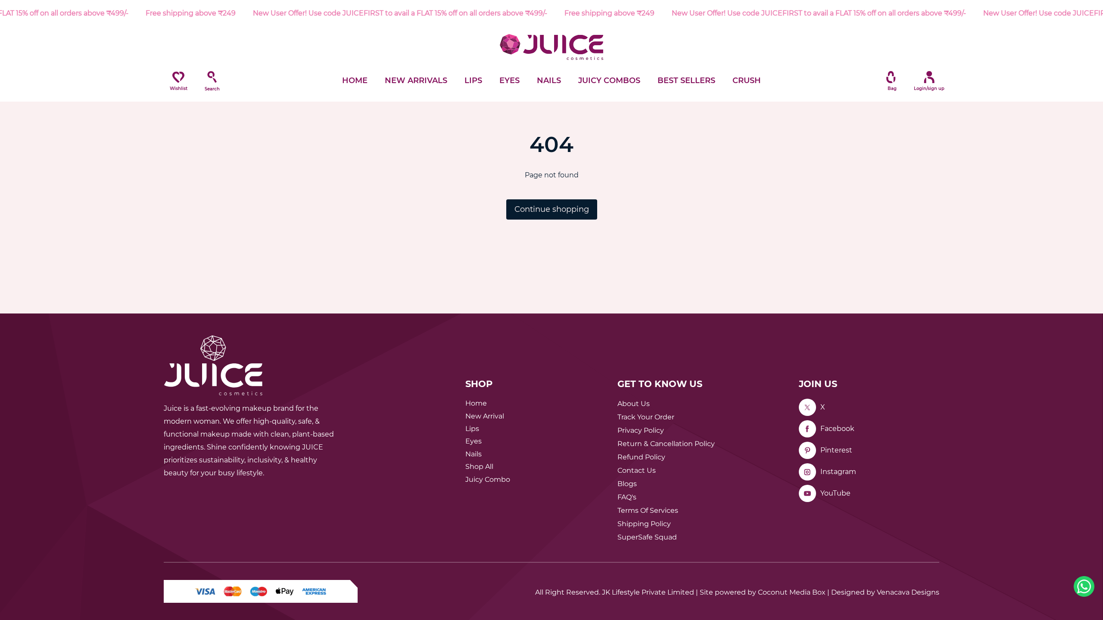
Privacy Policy (640, 430)
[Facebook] (807, 428)
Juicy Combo (487, 479)
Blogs (627, 484)
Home (476, 403)
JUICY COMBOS (609, 80)
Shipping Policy (644, 524)
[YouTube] (807, 493)
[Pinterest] (807, 450)
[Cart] (891, 77)
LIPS (473, 80)
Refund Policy (641, 457)
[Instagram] (807, 471)
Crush (746, 80)
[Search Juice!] (212, 77)
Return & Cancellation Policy (666, 444)
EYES (509, 80)
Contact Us (636, 470)
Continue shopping (551, 209)
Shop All (479, 466)
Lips (472, 429)
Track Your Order (645, 417)
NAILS (549, 80)
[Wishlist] (178, 77)
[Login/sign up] (924, 77)
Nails (473, 454)
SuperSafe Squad (647, 537)
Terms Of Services (647, 510)
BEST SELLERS (686, 80)
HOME (355, 80)
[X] (807, 407)
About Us (633, 404)
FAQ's (626, 497)
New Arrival (484, 416)
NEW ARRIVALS (416, 80)
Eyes (473, 441)
